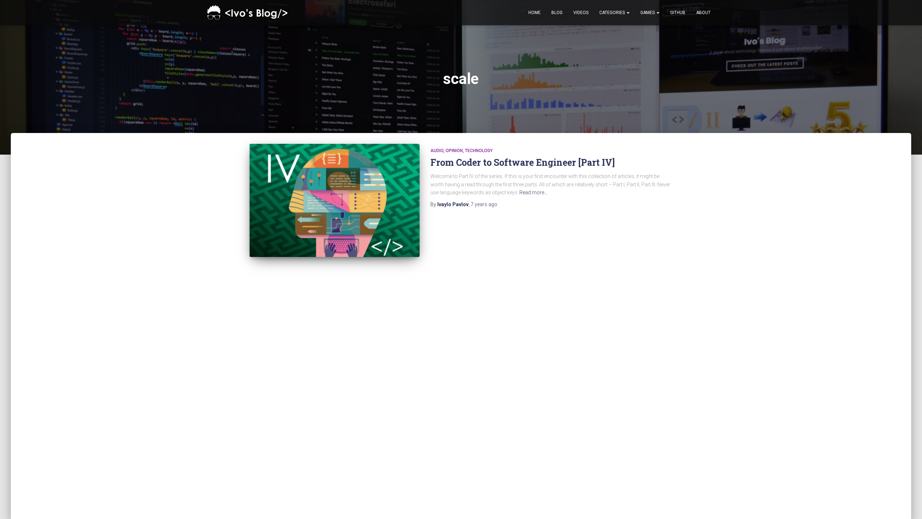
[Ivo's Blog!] (248, 12)
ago (484, 204)
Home (534, 12)
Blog (557, 12)
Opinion (454, 150)
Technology (479, 150)
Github (677, 12)
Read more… (533, 192)
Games (648, 12)
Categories (612, 12)
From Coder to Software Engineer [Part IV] (522, 162)
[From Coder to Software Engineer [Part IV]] (335, 200)
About (703, 12)
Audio (436, 150)
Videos (580, 12)
